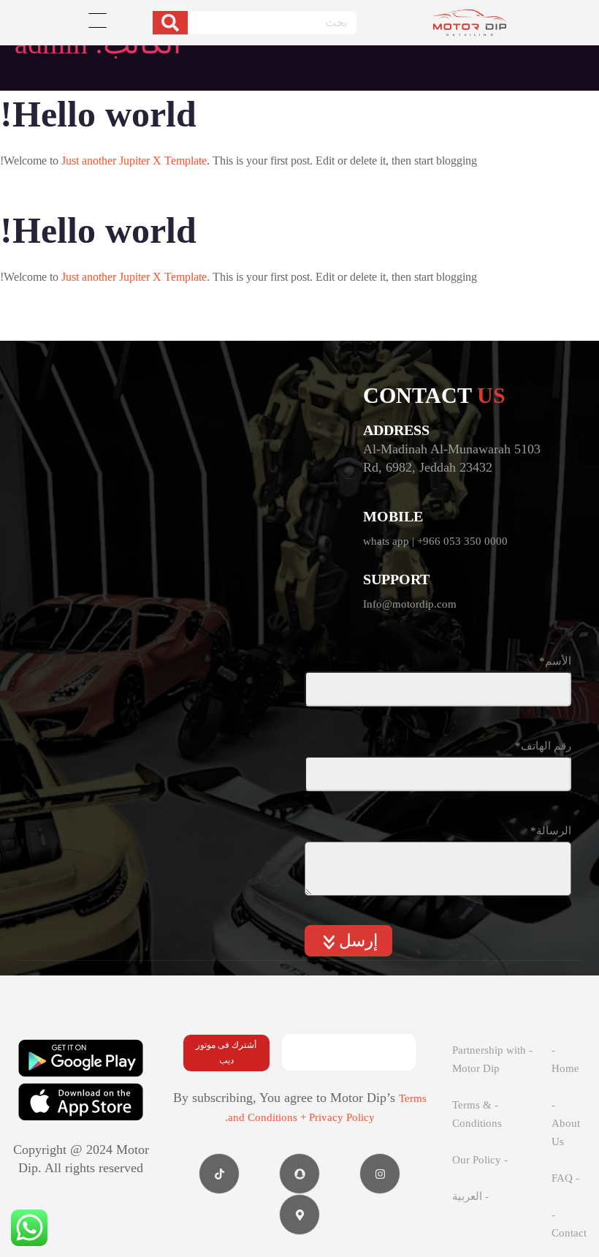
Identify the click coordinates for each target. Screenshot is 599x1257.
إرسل (356, 941)
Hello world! (98, 114)
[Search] (170, 22)
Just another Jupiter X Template (134, 160)
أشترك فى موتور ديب (226, 1052)
